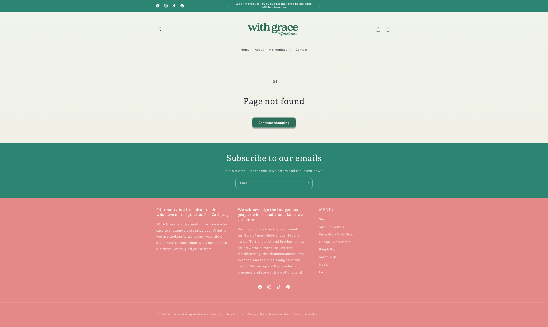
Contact (325, 272)
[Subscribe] (307, 183)
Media (323, 265)
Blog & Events (329, 250)
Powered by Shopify (210, 314)
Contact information (305, 314)
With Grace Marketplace (182, 314)
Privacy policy (256, 314)
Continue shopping (274, 123)
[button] (161, 29)
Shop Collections (331, 227)
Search (324, 220)
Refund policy (234, 314)
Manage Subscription (334, 242)
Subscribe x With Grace (336, 234)
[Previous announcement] (228, 6)
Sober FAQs (328, 257)
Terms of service (279, 314)
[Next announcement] (319, 6)
